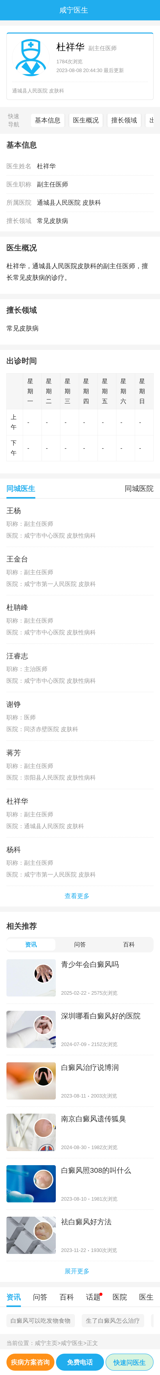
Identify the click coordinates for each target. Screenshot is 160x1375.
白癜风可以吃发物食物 (41, 1320)
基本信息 (47, 120)
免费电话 (80, 1362)
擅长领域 (124, 120)
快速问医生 (130, 1362)
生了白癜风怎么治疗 (113, 1320)
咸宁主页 (48, 1343)
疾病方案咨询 (30, 1362)
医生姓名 (18, 166)
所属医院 (18, 202)
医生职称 (18, 184)
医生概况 (86, 120)
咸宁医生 (74, 1343)
